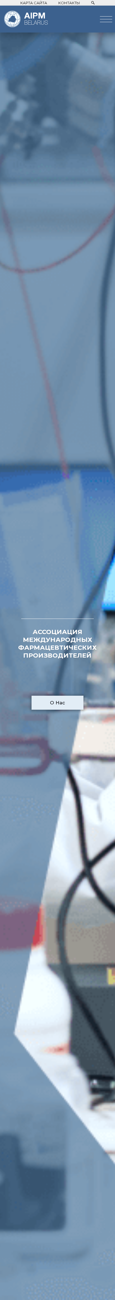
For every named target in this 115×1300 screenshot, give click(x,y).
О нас (57, 702)
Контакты (69, 3)
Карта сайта (33, 3)
